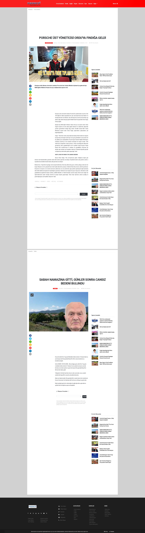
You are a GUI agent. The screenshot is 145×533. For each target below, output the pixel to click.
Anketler (107, 511)
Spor (85, 3)
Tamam (112, 531)
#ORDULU (37, 181)
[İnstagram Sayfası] (34, 513)
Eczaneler (91, 514)
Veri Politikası (31, 521)
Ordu (72, 119)
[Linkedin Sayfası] (39, 513)
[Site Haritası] (44, 513)
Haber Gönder (43, 521)
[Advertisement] (72, 23)
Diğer (95, 3)
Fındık (66, 3)
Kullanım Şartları (44, 518)
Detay (106, 531)
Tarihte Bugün (92, 517)
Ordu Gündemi (60, 3)
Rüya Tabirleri (108, 514)
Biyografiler (107, 512)
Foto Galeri (63, 506)
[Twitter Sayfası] (31, 513)
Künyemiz (62, 517)
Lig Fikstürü (91, 516)
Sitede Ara (107, 509)
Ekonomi (81, 3)
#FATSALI (53, 181)
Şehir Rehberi (92, 522)
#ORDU (48, 181)
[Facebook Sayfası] (29, 513)
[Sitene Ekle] (47, 513)
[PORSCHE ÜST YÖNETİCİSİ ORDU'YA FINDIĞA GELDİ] (58, 64)
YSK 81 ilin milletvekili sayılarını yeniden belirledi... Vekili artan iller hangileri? (106, 111)
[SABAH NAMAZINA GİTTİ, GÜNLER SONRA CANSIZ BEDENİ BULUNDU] (58, 311)
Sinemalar (91, 519)
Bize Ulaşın (63, 520)
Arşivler (62, 514)
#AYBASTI (43, 181)
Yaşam (75, 3)
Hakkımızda (30, 518)
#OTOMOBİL (60, 181)
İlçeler (35, 251)
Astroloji (107, 516)
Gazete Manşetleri (93, 524)
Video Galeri (63, 509)
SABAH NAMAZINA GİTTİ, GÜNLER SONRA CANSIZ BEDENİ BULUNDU (106, 117)
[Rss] (42, 513)
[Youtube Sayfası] (36, 513)
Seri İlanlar (91, 521)
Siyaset (90, 3)
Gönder (83, 194)
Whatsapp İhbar (44, 520)
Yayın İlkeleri (31, 520)
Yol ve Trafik (92, 511)
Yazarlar (62, 511)
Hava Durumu (92, 509)
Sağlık (71, 3)
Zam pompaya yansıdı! (105, 81)
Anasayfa (30, 9)
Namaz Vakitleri (93, 512)
